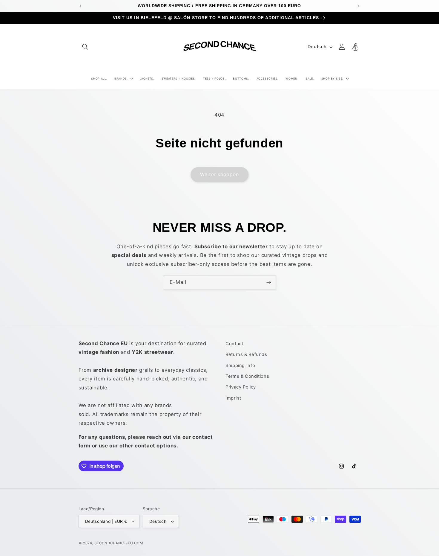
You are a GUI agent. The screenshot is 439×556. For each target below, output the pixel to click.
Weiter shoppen (219, 174)
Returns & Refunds (246, 354)
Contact (234, 343)
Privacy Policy (240, 387)
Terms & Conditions (247, 376)
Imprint (233, 398)
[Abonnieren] (269, 282)
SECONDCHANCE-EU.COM (118, 543)
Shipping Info (240, 365)
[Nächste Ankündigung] (358, 6)
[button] (85, 47)
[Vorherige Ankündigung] (80, 6)
